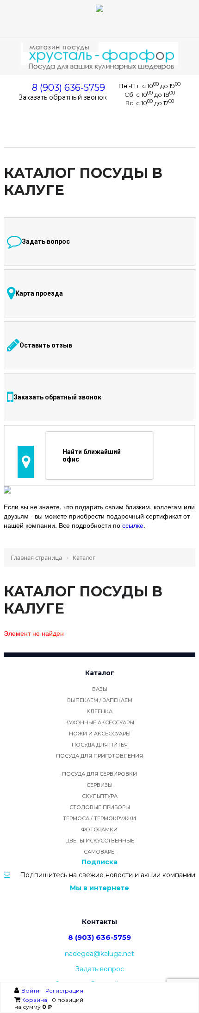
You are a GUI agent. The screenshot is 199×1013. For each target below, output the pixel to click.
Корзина (34, 999)
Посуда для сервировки (99, 774)
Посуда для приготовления (99, 756)
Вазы (99, 689)
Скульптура (100, 796)
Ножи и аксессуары (100, 733)
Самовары (100, 851)
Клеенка (99, 711)
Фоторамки (99, 829)
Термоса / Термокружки (99, 818)
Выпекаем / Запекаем (99, 700)
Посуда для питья (100, 744)
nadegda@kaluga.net (99, 954)
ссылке (132, 525)
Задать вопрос (99, 969)
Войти (31, 990)
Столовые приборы (99, 807)
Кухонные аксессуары (99, 722)
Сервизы (99, 785)
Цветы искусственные (99, 840)
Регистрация (64, 990)
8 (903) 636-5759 (68, 87)
